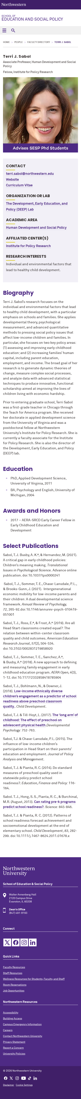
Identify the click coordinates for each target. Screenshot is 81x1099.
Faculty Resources (14, 967)
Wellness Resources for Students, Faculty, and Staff (34, 979)
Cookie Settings (24, 1085)
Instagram (24, 942)
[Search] (13, 30)
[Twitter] (11, 1078)
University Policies (14, 1053)
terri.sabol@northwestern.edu (30, 174)
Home (6, 42)
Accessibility (10, 1012)
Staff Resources (12, 973)
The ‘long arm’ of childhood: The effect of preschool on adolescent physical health (40, 720)
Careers (7, 1030)
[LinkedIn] (35, 1078)
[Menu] (4, 30)
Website (12, 179)
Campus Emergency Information (22, 1024)
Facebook (16, 942)
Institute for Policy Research (28, 246)
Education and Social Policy (32, 18)
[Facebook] (5, 1078)
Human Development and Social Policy (36, 227)
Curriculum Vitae (19, 185)
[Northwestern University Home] (14, 4)
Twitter (7, 942)
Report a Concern (13, 1048)
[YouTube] (23, 1078)
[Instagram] (17, 1078)
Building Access (12, 1018)
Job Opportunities (13, 990)
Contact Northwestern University (22, 1036)
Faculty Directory (38, 42)
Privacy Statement (14, 1042)
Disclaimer (8, 1085)
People (18, 42)
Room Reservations (14, 985)
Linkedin (33, 942)
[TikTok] (29, 1078)
